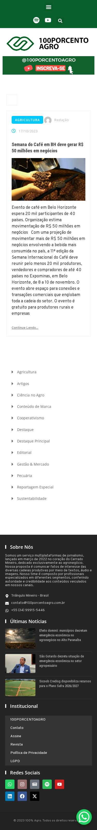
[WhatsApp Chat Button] (84, 817)
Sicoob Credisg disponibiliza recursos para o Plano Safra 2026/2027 (65, 683)
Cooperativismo (30, 417)
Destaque (25, 429)
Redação (61, 119)
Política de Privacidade (28, 753)
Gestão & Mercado (33, 464)
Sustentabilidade (32, 498)
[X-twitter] (34, 796)
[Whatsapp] (9, 784)
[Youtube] (59, 784)
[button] (48, 7)
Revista (16, 744)
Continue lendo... (25, 328)
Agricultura (27, 120)
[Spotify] (47, 784)
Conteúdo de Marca (34, 406)
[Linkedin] (9, 796)
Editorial (24, 452)
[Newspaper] (34, 784)
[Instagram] (22, 784)
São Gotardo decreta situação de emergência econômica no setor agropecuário (61, 661)
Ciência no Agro (30, 395)
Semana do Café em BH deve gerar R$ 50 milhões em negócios (47, 147)
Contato (17, 728)
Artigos (23, 383)
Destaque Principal (33, 441)
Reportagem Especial (35, 487)
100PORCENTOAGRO (28, 719)
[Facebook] (22, 796)
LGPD (15, 761)
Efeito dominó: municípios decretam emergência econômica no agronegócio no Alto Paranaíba (63, 635)
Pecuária (24, 475)
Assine (15, 736)
